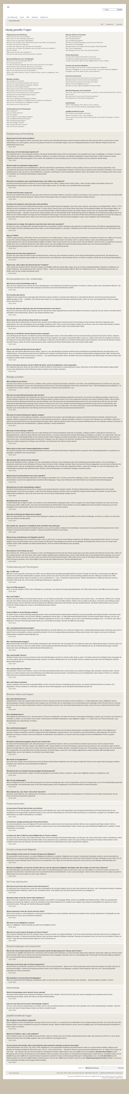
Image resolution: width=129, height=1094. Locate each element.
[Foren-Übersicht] (12, 6)
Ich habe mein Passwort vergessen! (18, 44)
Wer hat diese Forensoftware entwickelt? (78, 113)
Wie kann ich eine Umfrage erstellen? (18, 87)
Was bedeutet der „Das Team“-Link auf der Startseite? (82, 50)
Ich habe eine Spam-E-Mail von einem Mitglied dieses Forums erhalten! (87, 61)
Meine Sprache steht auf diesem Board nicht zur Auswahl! (24, 66)
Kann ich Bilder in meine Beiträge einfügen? (20, 116)
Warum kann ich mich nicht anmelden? (18, 36)
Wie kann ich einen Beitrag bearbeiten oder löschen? (23, 83)
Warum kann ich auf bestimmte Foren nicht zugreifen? (23, 92)
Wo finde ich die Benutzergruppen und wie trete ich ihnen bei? (84, 42)
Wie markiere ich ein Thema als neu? (18, 104)
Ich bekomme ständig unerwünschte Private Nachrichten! (83, 59)
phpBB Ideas (106, 1036)
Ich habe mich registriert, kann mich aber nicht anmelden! (24, 46)
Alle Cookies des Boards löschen (74, 1073)
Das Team (60, 1073)
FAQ (102, 24)
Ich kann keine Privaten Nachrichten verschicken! (81, 57)
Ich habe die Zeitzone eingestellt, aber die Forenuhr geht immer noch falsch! (30, 64)
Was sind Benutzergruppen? (74, 40)
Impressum (118, 1073)
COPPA (119, 206)
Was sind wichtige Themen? (15, 122)
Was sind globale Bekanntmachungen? (18, 118)
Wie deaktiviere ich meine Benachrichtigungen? (80, 98)
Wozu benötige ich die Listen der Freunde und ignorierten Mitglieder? (86, 67)
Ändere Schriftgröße (120, 20)
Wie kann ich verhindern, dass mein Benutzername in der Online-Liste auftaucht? (31, 42)
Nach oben (12, 147)
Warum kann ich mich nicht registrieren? (19, 52)
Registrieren (110, 24)
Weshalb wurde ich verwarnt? (16, 96)
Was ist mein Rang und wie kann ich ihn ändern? (21, 70)
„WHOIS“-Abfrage (47, 1049)
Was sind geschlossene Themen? (17, 124)
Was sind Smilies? (12, 114)
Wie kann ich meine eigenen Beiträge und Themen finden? (83, 85)
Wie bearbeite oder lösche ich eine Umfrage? (20, 90)
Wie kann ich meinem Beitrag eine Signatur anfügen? (23, 85)
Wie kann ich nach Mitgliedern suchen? (77, 84)
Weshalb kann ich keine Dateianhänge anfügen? (21, 94)
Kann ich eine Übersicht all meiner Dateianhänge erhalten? (83, 107)
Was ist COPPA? (12, 50)
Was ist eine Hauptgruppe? (74, 48)
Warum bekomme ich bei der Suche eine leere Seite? (82, 82)
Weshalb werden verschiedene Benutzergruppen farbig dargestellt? (86, 46)
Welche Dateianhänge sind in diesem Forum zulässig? (82, 105)
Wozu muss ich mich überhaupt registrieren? (20, 38)
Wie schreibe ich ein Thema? (15, 81)
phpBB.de (14, 1027)
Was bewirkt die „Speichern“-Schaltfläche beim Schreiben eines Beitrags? (29, 100)
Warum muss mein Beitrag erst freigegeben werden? (23, 102)
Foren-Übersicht (14, 21)
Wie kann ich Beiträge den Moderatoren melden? (21, 98)
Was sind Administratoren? (74, 36)
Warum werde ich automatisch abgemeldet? (20, 40)
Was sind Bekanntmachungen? (16, 120)
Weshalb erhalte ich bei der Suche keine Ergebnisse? (82, 80)
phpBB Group (55, 1022)
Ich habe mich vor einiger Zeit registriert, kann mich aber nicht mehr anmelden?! (31, 48)
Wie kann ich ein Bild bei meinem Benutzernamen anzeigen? (25, 68)
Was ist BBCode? (12, 111)
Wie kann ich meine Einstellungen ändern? (19, 61)
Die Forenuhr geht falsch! (14, 63)
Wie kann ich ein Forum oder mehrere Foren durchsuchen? (84, 78)
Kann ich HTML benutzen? (15, 113)
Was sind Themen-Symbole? (15, 126)
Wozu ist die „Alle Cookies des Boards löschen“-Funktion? (24, 54)
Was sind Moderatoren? (73, 38)
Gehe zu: (81, 1068)
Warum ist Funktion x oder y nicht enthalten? (79, 115)
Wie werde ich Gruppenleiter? (75, 44)
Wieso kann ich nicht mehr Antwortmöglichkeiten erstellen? (24, 89)
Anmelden (119, 24)
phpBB (77, 1076)
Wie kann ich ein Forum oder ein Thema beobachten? (82, 96)
